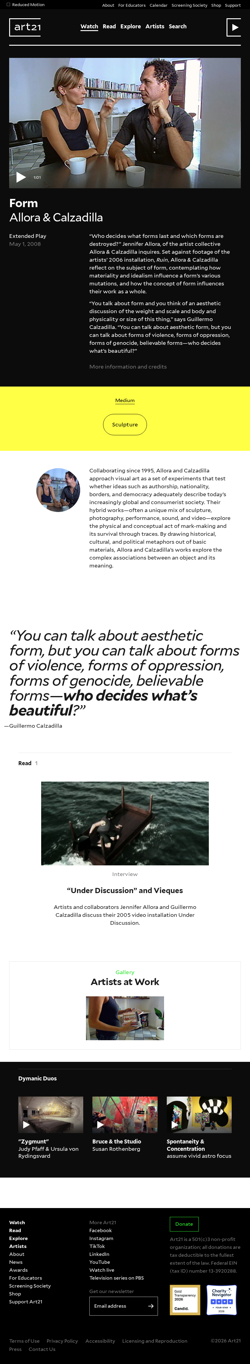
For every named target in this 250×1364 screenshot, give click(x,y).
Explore (130, 26)
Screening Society (189, 5)
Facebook (100, 1230)
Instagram (101, 1238)
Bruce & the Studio (116, 1141)
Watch (89, 26)
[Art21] (25, 27)
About (108, 5)
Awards (18, 1270)
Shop (216, 5)
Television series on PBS (116, 1278)
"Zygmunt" (33, 1141)
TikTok (97, 1246)
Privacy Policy (62, 1341)
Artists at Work (125, 981)
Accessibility (100, 1341)
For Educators (132, 5)
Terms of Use (24, 1341)
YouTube (99, 1262)
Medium (125, 400)
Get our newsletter (111, 1291)
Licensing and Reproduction (155, 1341)
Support (233, 5)
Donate (184, 1224)
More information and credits (128, 366)
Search (178, 26)
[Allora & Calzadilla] (58, 489)
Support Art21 (25, 1302)
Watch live (101, 1270)
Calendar (159, 5)
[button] (234, 27)
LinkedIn (99, 1254)
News (16, 1262)
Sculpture (125, 424)
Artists (154, 26)
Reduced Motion (28, 4)
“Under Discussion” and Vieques (83, 785)
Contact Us (42, 1349)
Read (109, 26)
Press (15, 1349)
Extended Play (27, 236)
